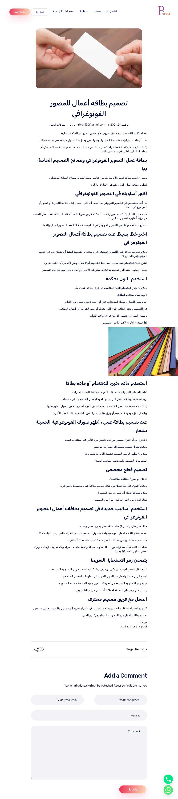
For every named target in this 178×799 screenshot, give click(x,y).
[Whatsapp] (168, 790)
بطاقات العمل (57, 124)
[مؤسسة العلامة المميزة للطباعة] (165, 10)
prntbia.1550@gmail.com (89, 124)
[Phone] (168, 779)
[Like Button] (42, 649)
